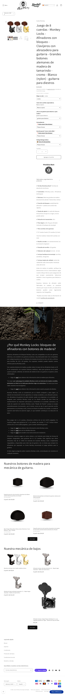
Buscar (5, 643)
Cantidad (38, 148)
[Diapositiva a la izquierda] (5, 38)
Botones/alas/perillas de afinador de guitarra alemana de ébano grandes (46, 496)
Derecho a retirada (9, 661)
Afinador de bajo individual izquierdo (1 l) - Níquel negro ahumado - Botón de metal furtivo (17, 592)
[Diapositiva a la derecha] (30, 38)
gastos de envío (51, 89)
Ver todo (32, 539)
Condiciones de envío (9, 657)
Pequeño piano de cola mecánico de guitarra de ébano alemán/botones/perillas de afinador (17, 495)
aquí (17, 430)
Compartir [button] (40, 303)
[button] (3, 5)
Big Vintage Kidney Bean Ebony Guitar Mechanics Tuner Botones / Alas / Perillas (17, 529)
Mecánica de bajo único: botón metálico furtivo (15, 568)
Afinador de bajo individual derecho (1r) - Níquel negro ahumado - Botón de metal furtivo (46, 569)
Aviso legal (46, 691)
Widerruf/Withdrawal (57, 691)
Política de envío (39, 691)
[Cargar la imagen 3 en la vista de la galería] (21, 38)
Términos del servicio (56, 689)
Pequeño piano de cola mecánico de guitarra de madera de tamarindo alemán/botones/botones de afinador (46, 529)
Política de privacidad (46, 689)
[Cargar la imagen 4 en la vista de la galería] (26, 38)
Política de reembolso (35, 689)
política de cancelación (47, 298)
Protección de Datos (9, 653)
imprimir (6, 646)
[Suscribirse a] (30, 670)
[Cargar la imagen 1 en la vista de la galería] (10, 38)
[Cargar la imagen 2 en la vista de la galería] (15, 38)
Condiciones (7, 650)
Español (46, 5)
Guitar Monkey (17, 689)
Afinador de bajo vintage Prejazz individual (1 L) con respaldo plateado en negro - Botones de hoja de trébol (46, 619)
